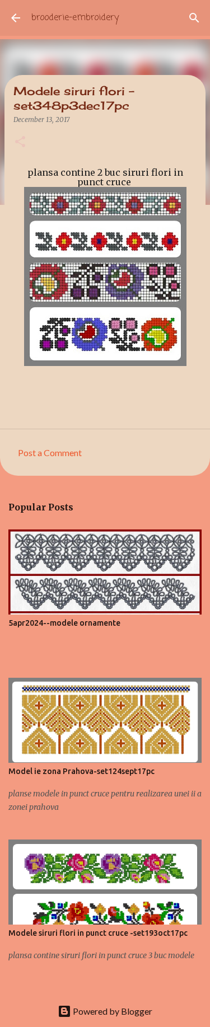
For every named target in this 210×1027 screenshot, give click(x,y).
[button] (20, 142)
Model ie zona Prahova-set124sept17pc (81, 771)
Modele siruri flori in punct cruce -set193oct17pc (98, 932)
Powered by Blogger (111, 1011)
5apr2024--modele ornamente (64, 622)
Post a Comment (50, 452)
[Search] (194, 17)
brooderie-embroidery (75, 18)
